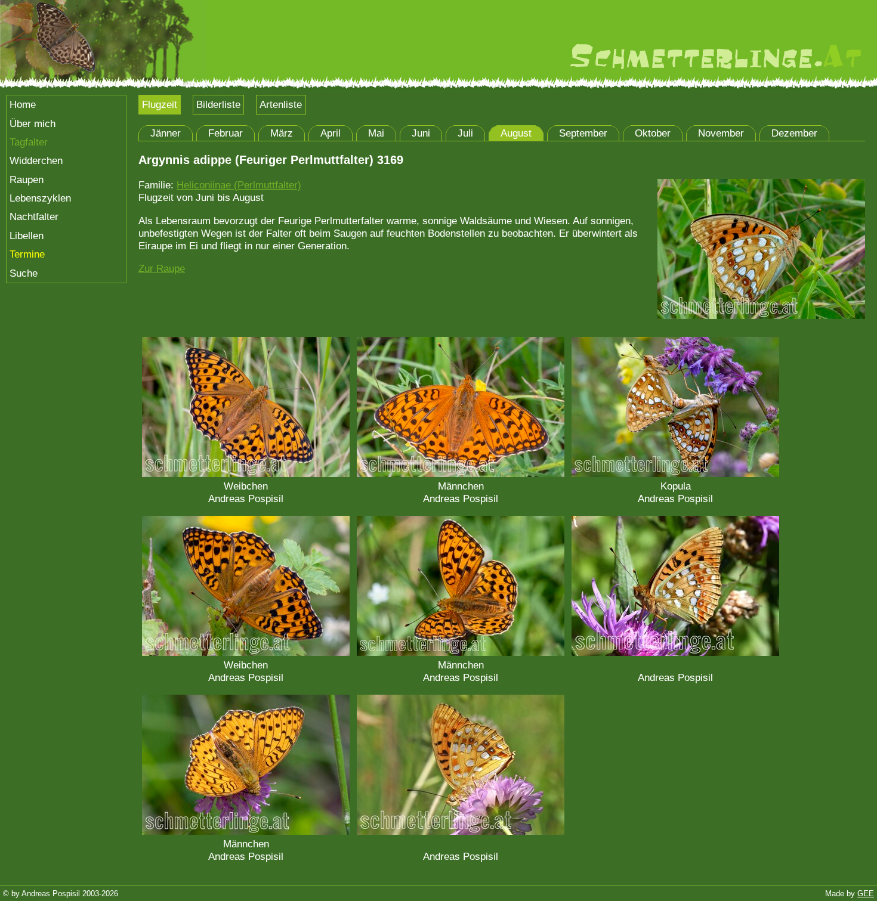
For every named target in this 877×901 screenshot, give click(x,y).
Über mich (32, 123)
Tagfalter (29, 142)
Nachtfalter (34, 216)
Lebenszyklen (40, 198)
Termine (27, 254)
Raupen (27, 179)
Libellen (27, 235)
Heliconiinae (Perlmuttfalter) (239, 185)
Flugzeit (159, 104)
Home (23, 104)
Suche (24, 273)
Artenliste (281, 104)
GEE (865, 893)
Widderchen (36, 160)
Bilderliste (218, 104)
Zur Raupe (161, 268)
